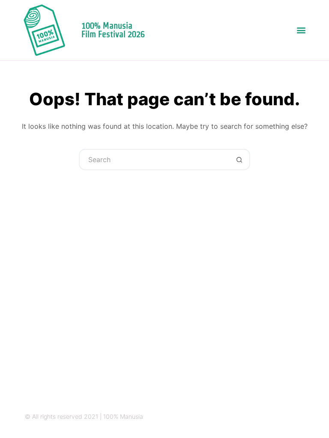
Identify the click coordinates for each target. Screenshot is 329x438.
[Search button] (239, 159)
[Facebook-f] (284, 417)
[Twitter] (267, 417)
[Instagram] (251, 417)
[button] (301, 30)
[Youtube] (301, 417)
